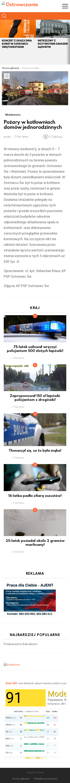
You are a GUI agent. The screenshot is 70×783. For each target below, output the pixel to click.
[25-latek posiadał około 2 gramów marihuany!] (35, 522)
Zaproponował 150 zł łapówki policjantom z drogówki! (35, 397)
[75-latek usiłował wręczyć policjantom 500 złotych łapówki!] (35, 328)
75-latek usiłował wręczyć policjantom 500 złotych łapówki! (35, 348)
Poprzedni (2, 42)
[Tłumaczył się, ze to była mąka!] (35, 429)
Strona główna (21, 778)
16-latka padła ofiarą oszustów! (35, 495)
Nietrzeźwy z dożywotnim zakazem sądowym (53, 44)
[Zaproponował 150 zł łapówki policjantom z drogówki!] (35, 377)
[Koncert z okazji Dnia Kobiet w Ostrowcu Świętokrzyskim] (18, 29)
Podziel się (7, 76)
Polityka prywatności (46, 778)
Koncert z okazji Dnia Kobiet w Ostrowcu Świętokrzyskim (17, 44)
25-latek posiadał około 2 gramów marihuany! (35, 542)
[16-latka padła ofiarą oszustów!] (35, 477)
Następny (68, 42)
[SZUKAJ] (4, 16)
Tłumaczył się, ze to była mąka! (35, 450)
